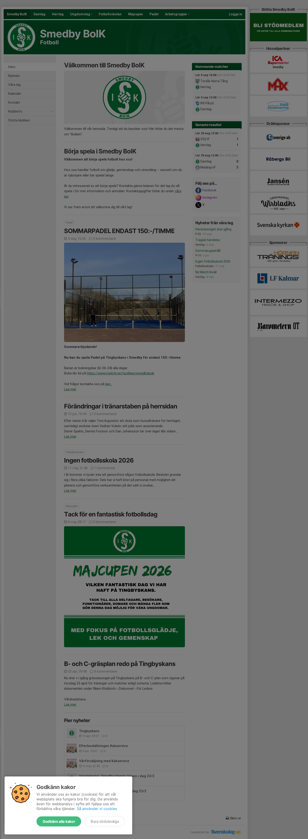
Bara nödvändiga (105, 821)
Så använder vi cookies (97, 808)
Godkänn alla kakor (59, 821)
